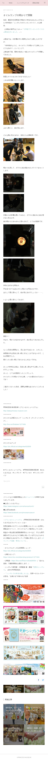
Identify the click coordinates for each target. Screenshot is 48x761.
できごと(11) (6, 481)
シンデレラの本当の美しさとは (17, 573)
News (10, 3)
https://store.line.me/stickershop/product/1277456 (21, 557)
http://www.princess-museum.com (15, 411)
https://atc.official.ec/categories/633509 (17, 446)
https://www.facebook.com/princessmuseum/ (19, 512)
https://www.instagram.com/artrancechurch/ (18, 506)
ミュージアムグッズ (23, 3)
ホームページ (30, 497)
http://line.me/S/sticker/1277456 (14, 424)
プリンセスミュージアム (13, 520)
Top (3, 3)
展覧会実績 (35, 3)
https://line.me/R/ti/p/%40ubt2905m (23, 560)
